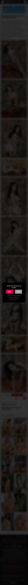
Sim (9, 292)
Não (18, 292)
